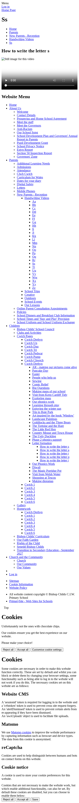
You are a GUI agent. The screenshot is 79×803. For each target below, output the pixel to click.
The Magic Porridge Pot (46, 470)
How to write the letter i (54, 460)
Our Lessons (32, 305)
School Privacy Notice (30, 146)
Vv (34, 274)
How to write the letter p (54, 457)
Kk (34, 236)
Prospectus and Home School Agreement (42, 118)
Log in (6, 6)
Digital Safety (25, 184)
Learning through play (45, 405)
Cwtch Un (31, 343)
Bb (34, 205)
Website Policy (18, 587)
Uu (34, 270)
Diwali (36, 467)
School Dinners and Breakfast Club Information (46, 315)
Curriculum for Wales (30, 177)
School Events (33, 301)
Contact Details (26, 115)
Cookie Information (21, 584)
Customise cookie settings (47, 649)
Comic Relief (40, 384)
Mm (34, 243)
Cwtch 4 (30, 495)
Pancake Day (40, 370)
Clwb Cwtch (24, 173)
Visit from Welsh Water (46, 474)
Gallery (21, 505)
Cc (34, 208)
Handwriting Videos (21, 39)
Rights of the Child (28, 543)
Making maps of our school (48, 391)
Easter (36, 374)
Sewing (36, 381)
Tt (33, 267)
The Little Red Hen (44, 429)
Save (35, 799)
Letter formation (42, 443)
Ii (33, 229)
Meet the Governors (29, 125)
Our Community (27, 564)
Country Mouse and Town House (52, 432)
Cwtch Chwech (34, 360)
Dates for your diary (29, 180)
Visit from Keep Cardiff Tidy (49, 394)
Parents (13, 32)
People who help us (44, 377)
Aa (34, 201)
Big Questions (40, 388)
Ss (10, 42)
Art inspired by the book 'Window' (53, 415)
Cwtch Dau (32, 346)
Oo (34, 249)
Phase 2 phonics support (47, 439)
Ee (33, 215)
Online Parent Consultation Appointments (42, 308)
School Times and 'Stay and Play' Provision (43, 318)
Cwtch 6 (30, 501)
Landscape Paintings (44, 419)
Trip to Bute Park (42, 412)
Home (13, 28)
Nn (34, 246)
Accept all (22, 649)
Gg (34, 222)
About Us (15, 108)
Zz (33, 287)
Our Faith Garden (27, 539)
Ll (33, 239)
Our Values (23, 567)
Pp (33, 253)
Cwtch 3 (30, 491)
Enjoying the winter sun (46, 408)
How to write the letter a (54, 450)
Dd (34, 211)
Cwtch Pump (32, 356)
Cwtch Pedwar (34, 353)
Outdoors (30, 298)
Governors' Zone (27, 156)
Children (14, 325)
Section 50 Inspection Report (34, 153)
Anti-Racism (24, 129)
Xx (34, 280)
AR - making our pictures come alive (54, 367)
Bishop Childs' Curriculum (33, 536)
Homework (24, 508)
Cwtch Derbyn (34, 339)
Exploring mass (41, 398)
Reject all (8, 649)
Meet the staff (25, 122)
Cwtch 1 (30, 484)
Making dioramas (42, 481)
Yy (34, 284)
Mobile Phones (26, 191)
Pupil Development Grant (32, 142)
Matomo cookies (21, 732)
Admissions (24, 167)
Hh (34, 225)
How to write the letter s (54, 446)
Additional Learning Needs (33, 163)
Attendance (24, 170)
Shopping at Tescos (44, 477)
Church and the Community (26, 557)
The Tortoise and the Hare (48, 425)
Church (21, 560)
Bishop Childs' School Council (35, 329)
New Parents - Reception (24, 35)
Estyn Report (25, 149)
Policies (21, 312)
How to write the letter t (54, 453)
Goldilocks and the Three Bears (51, 422)
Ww (34, 277)
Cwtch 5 (30, 498)
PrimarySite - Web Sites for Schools (31, 601)
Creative (30, 294)
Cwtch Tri (31, 350)
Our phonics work (43, 401)
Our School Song (27, 132)
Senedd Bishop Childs (30, 546)
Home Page (9, 10)
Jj (33, 232)
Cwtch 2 (30, 488)
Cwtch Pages (25, 336)
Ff (33, 218)
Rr (33, 260)
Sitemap (14, 580)
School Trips (32, 291)
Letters (21, 187)
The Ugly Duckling (44, 436)
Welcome (22, 111)
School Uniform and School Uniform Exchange (46, 322)
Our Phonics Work (43, 463)
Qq (34, 256)
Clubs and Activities (29, 332)
